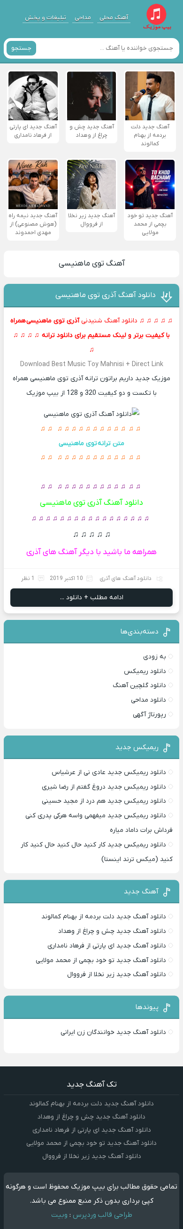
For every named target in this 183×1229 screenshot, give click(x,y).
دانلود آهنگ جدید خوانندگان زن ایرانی (113, 1032)
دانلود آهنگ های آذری (125, 578)
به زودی (154, 656)
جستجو (21, 48)
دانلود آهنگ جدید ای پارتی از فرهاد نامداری (106, 945)
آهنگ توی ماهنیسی (92, 263)
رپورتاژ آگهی (149, 714)
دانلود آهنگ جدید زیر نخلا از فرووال (116, 974)
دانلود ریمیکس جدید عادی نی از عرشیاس (109, 772)
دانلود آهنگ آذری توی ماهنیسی (105, 295)
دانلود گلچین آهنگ (139, 685)
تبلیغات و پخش (45, 18)
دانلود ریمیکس (145, 671)
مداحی (83, 18)
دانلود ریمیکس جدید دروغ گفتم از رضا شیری (104, 787)
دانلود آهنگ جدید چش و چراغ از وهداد (112, 931)
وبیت (59, 1215)
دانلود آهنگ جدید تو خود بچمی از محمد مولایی (101, 960)
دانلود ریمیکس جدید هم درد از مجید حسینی (104, 801)
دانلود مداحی (148, 700)
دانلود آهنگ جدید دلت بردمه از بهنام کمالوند (103, 916)
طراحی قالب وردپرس (102, 1215)
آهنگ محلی (113, 18)
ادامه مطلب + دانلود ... (91, 597)
